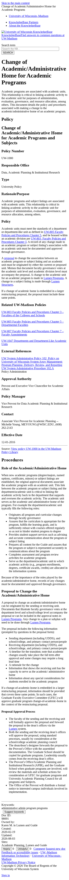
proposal (9, 258)
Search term (8, 45)
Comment (39, 848)
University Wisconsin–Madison (28, 16)
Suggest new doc (56, 848)
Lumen (13, 728)
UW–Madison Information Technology (29, 854)
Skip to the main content (15, 3)
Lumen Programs (54, 278)
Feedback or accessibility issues (19, 852)
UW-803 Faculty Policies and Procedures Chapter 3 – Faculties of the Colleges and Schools (32, 313)
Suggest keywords (14, 811)
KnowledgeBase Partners (23, 22)
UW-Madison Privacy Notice (18, 862)
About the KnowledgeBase (24, 25)
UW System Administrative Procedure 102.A (27, 368)
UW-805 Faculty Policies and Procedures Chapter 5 (32, 233)
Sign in (5, 875)
